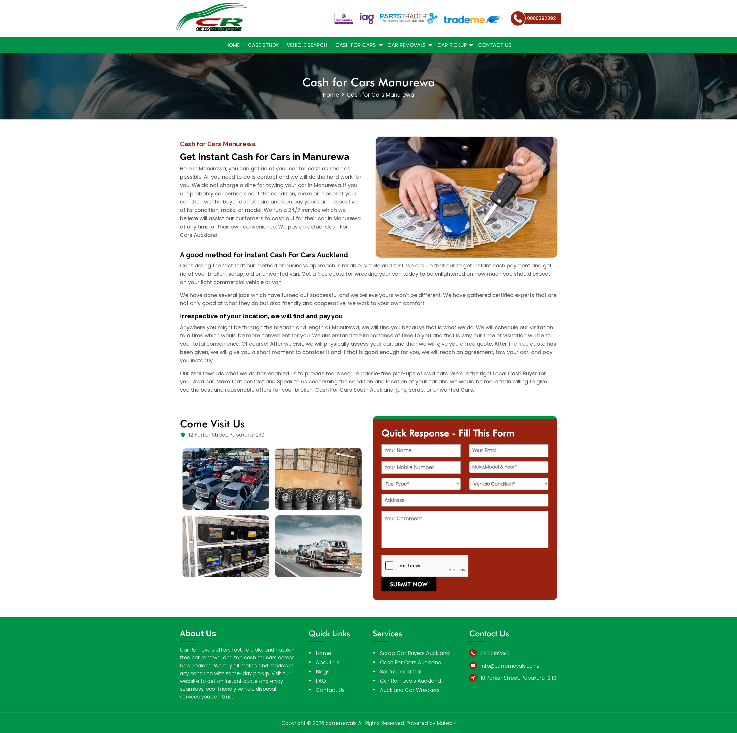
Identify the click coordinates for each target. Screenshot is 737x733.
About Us (327, 662)
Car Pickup (452, 45)
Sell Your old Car (401, 671)
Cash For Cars (355, 45)
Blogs (323, 671)
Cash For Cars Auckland (410, 662)
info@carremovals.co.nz (510, 665)
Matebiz (446, 723)
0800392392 (495, 653)
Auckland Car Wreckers (410, 690)
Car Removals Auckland (410, 680)
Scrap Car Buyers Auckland (415, 653)
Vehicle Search (307, 45)
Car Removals (407, 45)
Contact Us (495, 45)
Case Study (263, 45)
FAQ (321, 680)
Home (232, 45)
